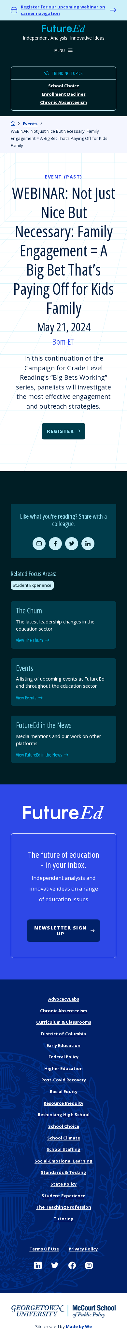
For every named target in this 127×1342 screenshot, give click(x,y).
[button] (63, 50)
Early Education (63, 1045)
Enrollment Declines (64, 94)
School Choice (63, 86)
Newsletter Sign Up (60, 930)
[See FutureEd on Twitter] (55, 1265)
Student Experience (32, 585)
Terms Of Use (44, 1249)
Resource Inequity (63, 1103)
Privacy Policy (83, 1249)
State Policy (63, 1184)
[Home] (13, 123)
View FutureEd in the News (39, 755)
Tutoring (63, 1219)
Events (30, 124)
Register (60, 431)
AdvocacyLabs (63, 999)
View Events (26, 698)
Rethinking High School (64, 1114)
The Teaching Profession (63, 1207)
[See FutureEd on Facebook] (72, 1265)
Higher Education (63, 1068)
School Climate (63, 1138)
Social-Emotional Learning (63, 1161)
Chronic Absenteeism (63, 102)
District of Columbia (63, 1034)
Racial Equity (64, 1091)
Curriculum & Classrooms (63, 1022)
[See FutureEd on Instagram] (89, 1265)
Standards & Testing (63, 1172)
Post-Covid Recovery (63, 1080)
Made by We (79, 1326)
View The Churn (29, 640)
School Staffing (63, 1149)
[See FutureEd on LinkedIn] (38, 1265)
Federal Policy (63, 1057)
